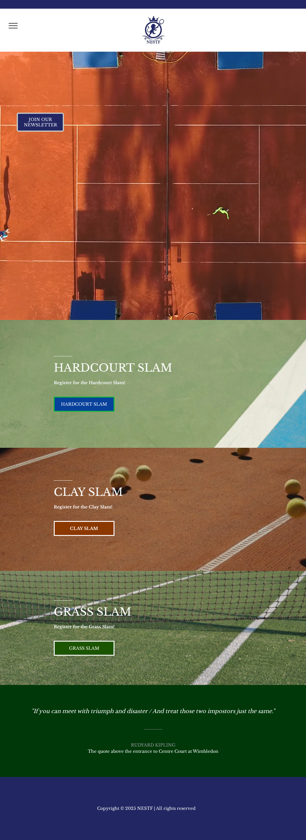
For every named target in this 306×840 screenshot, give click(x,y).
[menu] (13, 25)
